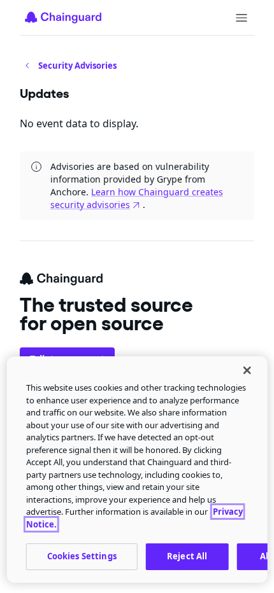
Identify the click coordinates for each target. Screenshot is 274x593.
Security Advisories (77, 65)
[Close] (247, 370)
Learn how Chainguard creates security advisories (136, 198)
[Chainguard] (63, 17)
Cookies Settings (82, 556)
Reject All (187, 556)
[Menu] (241, 18)
